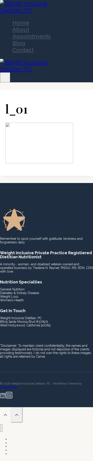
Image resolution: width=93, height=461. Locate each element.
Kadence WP (8, 387)
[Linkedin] (2, 396)
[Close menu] (1, 428)
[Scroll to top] (5, 415)
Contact (23, 49)
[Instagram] (9, 396)
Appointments (31, 36)
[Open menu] (5, 77)
